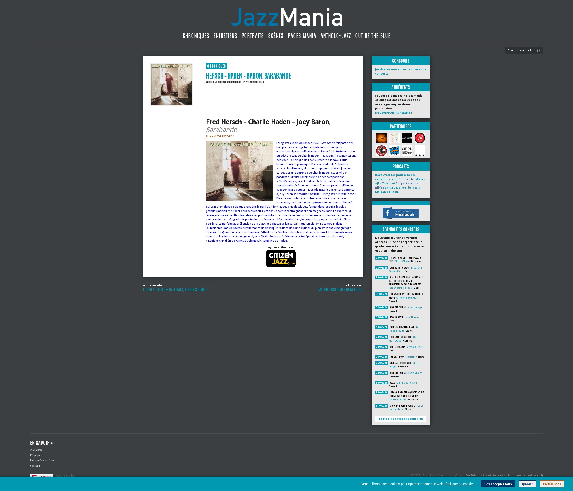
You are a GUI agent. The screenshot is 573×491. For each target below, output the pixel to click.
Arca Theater (412, 317)
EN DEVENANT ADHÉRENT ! (393, 112)
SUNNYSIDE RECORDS (220, 136)
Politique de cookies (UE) (525, 475)
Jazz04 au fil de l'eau (400, 287)
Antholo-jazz (336, 36)
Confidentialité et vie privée (485, 475)
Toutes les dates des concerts (400, 419)
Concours (400, 61)
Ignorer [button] (527, 484)
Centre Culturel (415, 347)
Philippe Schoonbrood (229, 82)
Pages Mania (302, 36)
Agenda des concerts (400, 229)
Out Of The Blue (372, 36)
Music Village (402, 261)
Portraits (253, 36)
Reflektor (411, 356)
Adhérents (400, 87)
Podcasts (401, 166)
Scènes (276, 36)
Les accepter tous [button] (498, 484)
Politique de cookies (460, 484)
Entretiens (225, 36)
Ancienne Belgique (407, 297)
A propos (36, 449)
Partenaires (400, 126)
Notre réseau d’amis (43, 460)
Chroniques (196, 36)
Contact (35, 466)
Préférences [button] (552, 484)
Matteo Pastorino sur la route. (340, 289)
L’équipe (35, 455)
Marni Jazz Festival (406, 382)
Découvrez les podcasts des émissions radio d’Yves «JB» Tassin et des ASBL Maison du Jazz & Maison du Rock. (400, 183)
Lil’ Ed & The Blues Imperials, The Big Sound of (175, 289)
